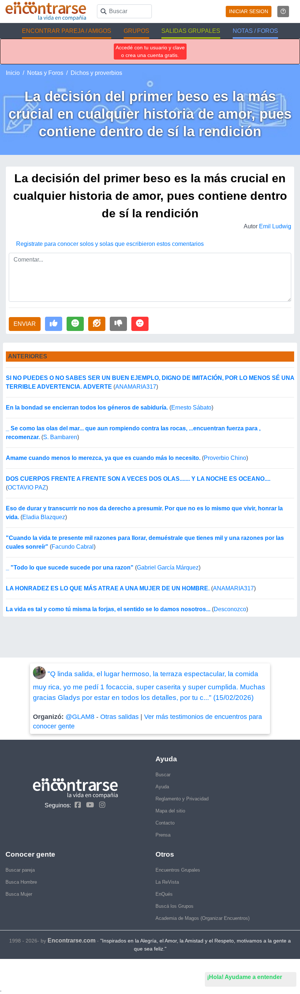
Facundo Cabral (73, 547)
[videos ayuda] (283, 11)
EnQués (164, 894)
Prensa (162, 835)
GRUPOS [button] (136, 31)
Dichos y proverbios (96, 73)
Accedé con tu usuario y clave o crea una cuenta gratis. (150, 51)
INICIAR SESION (248, 11)
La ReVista (167, 882)
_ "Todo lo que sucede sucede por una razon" (70, 567)
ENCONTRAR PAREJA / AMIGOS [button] (66, 31)
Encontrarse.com (71, 940)
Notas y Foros (45, 73)
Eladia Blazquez (43, 517)
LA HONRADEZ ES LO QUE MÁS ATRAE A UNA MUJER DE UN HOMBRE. (108, 588)
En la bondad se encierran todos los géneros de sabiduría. (87, 407)
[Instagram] (100, 805)
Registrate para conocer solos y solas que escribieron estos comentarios (110, 244)
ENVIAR (25, 324)
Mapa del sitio (170, 811)
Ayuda (162, 786)
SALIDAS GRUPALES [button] (190, 31)
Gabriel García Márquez (168, 567)
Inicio (13, 73)
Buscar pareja (20, 870)
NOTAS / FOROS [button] (255, 31)
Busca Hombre (21, 882)
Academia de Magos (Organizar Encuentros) (202, 918)
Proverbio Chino (225, 458)
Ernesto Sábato (191, 407)
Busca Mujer (18, 894)
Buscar (162, 774)
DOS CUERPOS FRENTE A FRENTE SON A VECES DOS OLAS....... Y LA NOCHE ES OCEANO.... (138, 479)
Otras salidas (119, 716)
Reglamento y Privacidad (182, 798)
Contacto (165, 823)
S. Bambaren (60, 437)
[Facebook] (76, 805)
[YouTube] (88, 805)
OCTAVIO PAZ (27, 487)
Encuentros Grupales (177, 870)
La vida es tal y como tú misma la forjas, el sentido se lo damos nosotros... (108, 609)
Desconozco (230, 609)
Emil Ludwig (275, 226)
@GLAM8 (79, 716)
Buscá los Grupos (174, 906)
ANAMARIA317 (135, 387)
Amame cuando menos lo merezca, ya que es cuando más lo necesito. (103, 458)
